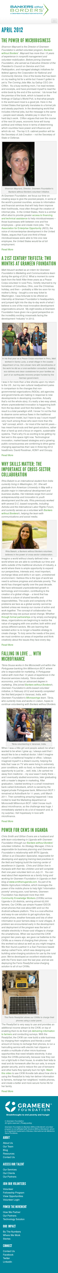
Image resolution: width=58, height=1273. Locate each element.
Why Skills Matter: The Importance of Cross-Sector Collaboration (26, 469)
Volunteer (8, 1189)
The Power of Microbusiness (26, 40)
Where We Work (11, 1235)
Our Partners (9, 1176)
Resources (8, 1153)
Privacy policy (26, 1123)
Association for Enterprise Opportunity (21, 228)
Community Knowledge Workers (18, 898)
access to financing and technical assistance (26, 216)
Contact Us (9, 1157)
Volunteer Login (11, 1199)
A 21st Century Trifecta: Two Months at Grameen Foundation (28, 261)
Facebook (8, 1254)
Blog (5, 1150)
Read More (7, 249)
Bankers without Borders (38, 684)
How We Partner (11, 1212)
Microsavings (33, 697)
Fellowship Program (13, 1192)
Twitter (6, 1258)
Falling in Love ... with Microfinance (21, 656)
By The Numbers (12, 1231)
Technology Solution (14, 1219)
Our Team (8, 1146)
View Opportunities (13, 1196)
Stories (6, 1238)
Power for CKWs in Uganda (24, 830)
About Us (8, 1143)
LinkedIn (7, 1261)
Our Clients (9, 1173)
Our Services (10, 1169)
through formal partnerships (15, 617)
